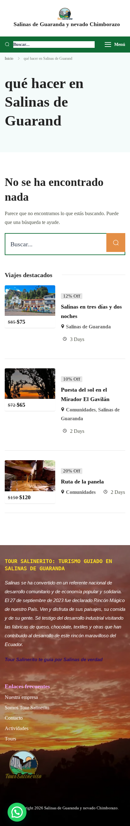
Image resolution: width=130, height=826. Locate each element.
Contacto (14, 718)
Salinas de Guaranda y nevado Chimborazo (67, 24)
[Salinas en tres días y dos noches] (30, 289)
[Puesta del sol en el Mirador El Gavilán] (30, 372)
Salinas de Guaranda (88, 326)
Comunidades (81, 409)
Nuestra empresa (21, 697)
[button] (17, 812)
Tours (10, 738)
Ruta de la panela (82, 481)
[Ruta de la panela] (30, 464)
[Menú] (108, 44)
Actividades (16, 728)
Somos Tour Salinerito (27, 707)
